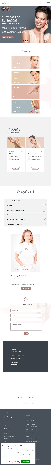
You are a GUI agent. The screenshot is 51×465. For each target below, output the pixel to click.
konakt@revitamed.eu (17, 358)
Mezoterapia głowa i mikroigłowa (16, 219)
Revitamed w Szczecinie (13, 201)
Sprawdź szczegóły (8, 37)
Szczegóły (16, 168)
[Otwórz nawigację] (48, 2)
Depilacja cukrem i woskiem (14, 224)
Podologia (9, 205)
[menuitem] (8, 423)
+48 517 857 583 (18, 355)
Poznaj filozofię (26, 288)
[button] (25, 41)
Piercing (9, 215)
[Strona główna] (5, 2)
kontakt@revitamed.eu (34, 441)
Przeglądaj (16, 67)
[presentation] (3, 155)
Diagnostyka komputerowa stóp (15, 210)
